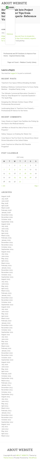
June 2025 (5, 229)
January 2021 (5, 351)
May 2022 (4, 314)
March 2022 (5, 318)
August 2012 (5, 424)
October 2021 (6, 330)
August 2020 (5, 362)
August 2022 (5, 307)
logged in (14, 73)
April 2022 (4, 316)
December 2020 (7, 353)
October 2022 (6, 302)
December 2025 (7, 215)
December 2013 (7, 387)
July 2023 (4, 281)
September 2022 (7, 304)
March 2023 (5, 291)
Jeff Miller (4, 127)
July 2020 (4, 364)
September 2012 (7, 422)
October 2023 (6, 275)
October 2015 (6, 376)
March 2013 (5, 408)
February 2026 (6, 210)
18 (25, 173)
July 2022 (4, 309)
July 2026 (4, 199)
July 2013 (4, 399)
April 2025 (4, 233)
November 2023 (7, 272)
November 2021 (7, 328)
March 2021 (5, 346)
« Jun (3, 186)
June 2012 (4, 429)
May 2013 (4, 404)
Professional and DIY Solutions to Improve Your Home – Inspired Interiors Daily (20, 55)
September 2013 (7, 394)
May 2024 (4, 258)
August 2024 (5, 252)
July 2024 (4, 254)
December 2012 (7, 415)
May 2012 (4, 431)
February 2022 (6, 321)
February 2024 (6, 265)
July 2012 (4, 426)
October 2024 (6, 247)
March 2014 (5, 380)
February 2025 (6, 238)
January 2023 (6, 295)
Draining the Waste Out (23, 134)
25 (25, 177)
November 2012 (7, 417)
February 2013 (6, 410)
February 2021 (6, 348)
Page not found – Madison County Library (22, 62)
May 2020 (4, 369)
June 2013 (4, 401)
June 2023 (5, 284)
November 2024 (7, 245)
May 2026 (4, 203)
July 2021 (4, 337)
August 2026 (5, 196)
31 (20, 181)
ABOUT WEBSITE (14, 3)
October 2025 (6, 219)
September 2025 (7, 222)
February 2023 (6, 293)
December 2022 (7, 298)
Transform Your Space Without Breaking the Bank (18, 83)
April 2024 (4, 261)
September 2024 (7, 249)
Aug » (37, 186)
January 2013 (5, 413)
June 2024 (5, 256)
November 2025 (7, 217)
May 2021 (4, 341)
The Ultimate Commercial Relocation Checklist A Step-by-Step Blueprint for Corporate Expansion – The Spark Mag (18, 96)
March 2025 (5, 235)
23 (15, 177)
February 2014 (6, 383)
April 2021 (4, 344)
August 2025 (5, 224)
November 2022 (7, 300)
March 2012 (5, 436)
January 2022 (6, 323)
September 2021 (7, 332)
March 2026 (5, 208)
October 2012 (6, 420)
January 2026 (6, 212)
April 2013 (4, 406)
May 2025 (4, 231)
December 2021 (7, 325)
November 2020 (7, 355)
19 (30, 173)
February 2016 (6, 373)
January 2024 (6, 268)
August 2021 (5, 334)
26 (30, 177)
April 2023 (4, 288)
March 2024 (5, 263)
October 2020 (6, 357)
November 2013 (7, 390)
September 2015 (7, 378)
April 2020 (4, 371)
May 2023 (4, 286)
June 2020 (5, 367)
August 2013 (5, 397)
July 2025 (4, 226)
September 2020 (7, 360)
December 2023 (7, 270)
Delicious (10, 34)
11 (25, 169)
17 (20, 173)
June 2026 (5, 201)
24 (20, 177)
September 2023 (7, 277)
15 (9, 173)
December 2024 (7, 242)
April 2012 (4, 433)
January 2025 (6, 240)
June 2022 (5, 311)
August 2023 (5, 279)
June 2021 (4, 339)
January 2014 (6, 385)
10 (20, 169)
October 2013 (6, 392)
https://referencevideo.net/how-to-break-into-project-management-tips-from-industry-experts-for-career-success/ (18, 38)
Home (3, 29)
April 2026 (4, 205)
